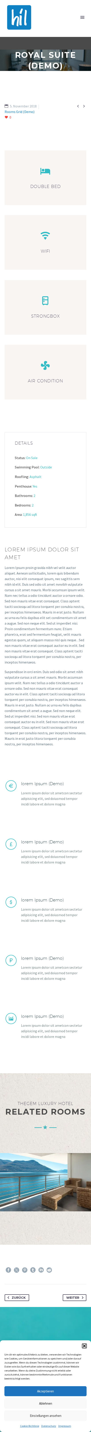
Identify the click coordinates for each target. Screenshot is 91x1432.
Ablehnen (45, 1403)
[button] (84, 1346)
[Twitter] (16, 1270)
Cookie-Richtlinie (29, 1426)
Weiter (72, 1298)
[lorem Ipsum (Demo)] (45, 793)
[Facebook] (8, 1270)
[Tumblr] (33, 1270)
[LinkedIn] (41, 1270)
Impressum (64, 1426)
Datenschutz (48, 1426)
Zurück (19, 1298)
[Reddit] (49, 1270)
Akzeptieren (45, 1391)
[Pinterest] (24, 1270)
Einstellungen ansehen (45, 1416)
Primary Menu (82, 17)
